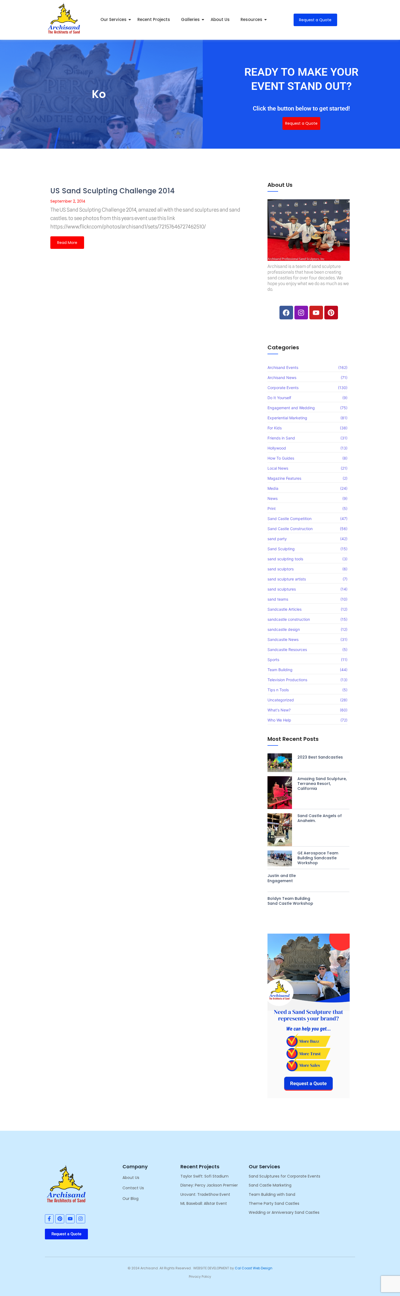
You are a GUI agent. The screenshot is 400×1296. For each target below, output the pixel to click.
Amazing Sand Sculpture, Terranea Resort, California (322, 783)
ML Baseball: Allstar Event (203, 1203)
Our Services (113, 19)
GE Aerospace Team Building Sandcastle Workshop (317, 858)
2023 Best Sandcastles (320, 757)
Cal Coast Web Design (253, 1268)
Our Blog (130, 1198)
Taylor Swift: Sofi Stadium (204, 1176)
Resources (251, 19)
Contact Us (133, 1188)
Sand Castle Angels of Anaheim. (319, 818)
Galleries (190, 19)
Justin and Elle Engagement (281, 878)
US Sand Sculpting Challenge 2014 (112, 191)
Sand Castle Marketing (270, 1185)
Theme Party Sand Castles (274, 1203)
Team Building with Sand (272, 1194)
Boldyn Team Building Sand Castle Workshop (290, 901)
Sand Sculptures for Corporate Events (284, 1176)
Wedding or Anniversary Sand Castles (284, 1212)
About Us (220, 19)
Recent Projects (153, 19)
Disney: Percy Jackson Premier (209, 1185)
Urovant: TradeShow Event (205, 1194)
